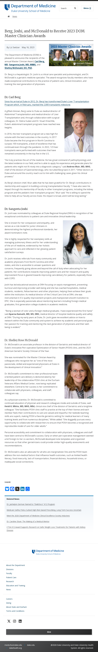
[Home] (30, 6)
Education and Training (15, 585)
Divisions (10, 569)
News (8, 589)
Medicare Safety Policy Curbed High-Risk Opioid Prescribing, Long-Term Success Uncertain (44, 510)
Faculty (9, 573)
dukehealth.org (15, 648)
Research (10, 581)
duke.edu (31, 645)
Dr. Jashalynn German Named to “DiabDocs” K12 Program (31, 504)
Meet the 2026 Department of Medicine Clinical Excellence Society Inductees (38, 515)
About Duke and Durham (16, 607)
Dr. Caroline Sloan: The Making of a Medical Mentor (28, 521)
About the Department (15, 565)
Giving (8, 603)
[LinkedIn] (20, 621)
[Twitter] (9, 621)
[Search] (75, 8)
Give (49, 632)
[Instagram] (14, 621)
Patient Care (11, 577)
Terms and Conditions (15, 611)
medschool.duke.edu (13, 645)
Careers (9, 599)
